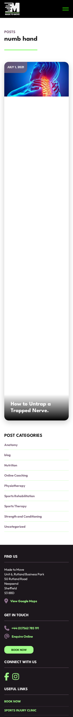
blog (7, 455)
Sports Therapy (15, 506)
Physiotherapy (14, 486)
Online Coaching (16, 475)
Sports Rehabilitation (19, 496)
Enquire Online (22, 636)
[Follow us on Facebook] (6, 677)
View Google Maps (23, 601)
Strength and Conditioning (23, 516)
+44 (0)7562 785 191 (25, 628)
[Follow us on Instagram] (15, 677)
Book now (12, 701)
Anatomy (11, 445)
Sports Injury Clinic (20, 710)
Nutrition (10, 465)
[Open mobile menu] (65, 9)
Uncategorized (15, 526)
